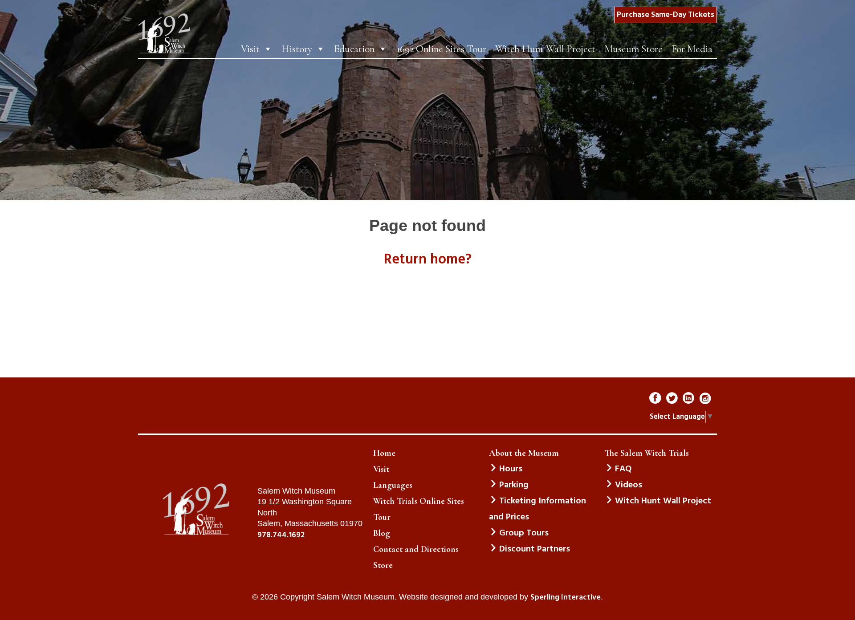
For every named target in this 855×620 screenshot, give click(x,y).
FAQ (623, 469)
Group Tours (524, 533)
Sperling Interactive (565, 598)
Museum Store (633, 49)
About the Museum (524, 453)
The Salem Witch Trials (647, 453)
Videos (628, 485)
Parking (514, 485)
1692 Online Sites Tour (441, 49)
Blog (381, 533)
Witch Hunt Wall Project (545, 49)
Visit (250, 49)
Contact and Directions (416, 549)
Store (383, 565)
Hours (510, 469)
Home (384, 453)
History (296, 49)
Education (354, 49)
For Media (692, 49)
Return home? (428, 259)
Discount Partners (534, 549)
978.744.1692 (281, 535)
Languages (392, 485)
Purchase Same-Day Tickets (665, 14)
